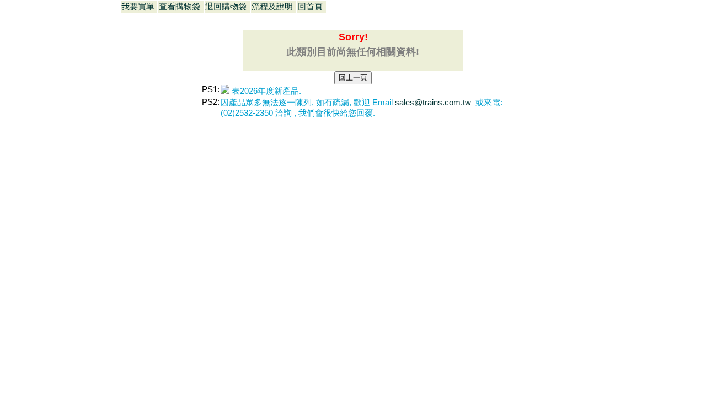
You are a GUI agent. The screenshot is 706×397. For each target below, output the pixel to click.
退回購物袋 (226, 6)
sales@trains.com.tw (434, 102)
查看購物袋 (179, 6)
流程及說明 (272, 6)
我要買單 (137, 6)
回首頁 (310, 6)
